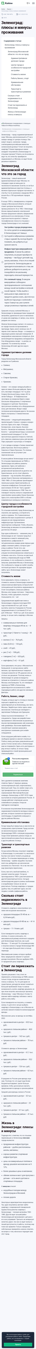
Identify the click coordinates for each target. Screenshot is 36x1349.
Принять (18, 1344)
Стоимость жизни (18, 74)
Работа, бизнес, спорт (20, 78)
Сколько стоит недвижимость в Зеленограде (15, 98)
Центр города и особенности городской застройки (21, 67)
